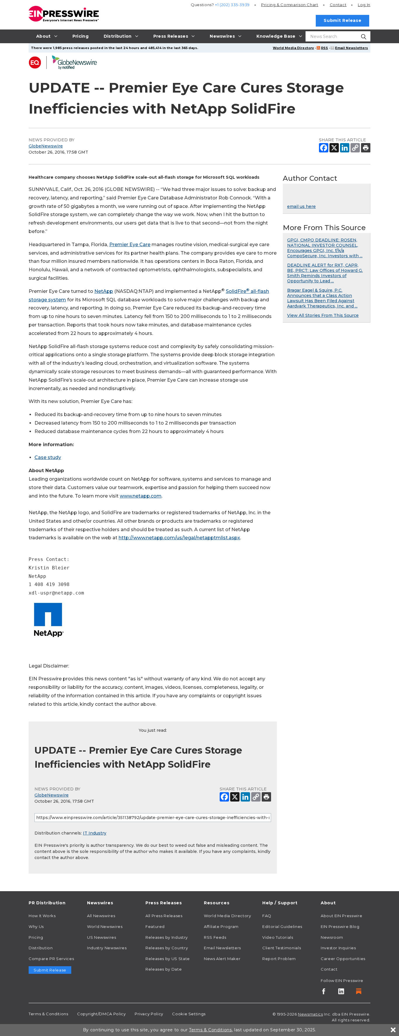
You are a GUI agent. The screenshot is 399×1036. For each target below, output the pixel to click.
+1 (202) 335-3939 (232, 4)
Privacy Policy (149, 1013)
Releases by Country (166, 947)
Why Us (36, 926)
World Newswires (105, 926)
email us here (301, 206)
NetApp (103, 291)
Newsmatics (310, 1014)
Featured (155, 926)
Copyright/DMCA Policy (101, 1013)
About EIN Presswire (341, 915)
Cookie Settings (189, 1013)
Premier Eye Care (129, 244)
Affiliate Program (221, 926)
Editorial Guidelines (282, 926)
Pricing (289, 4)
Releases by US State (167, 958)
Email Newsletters (351, 48)
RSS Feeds (215, 937)
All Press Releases (164, 915)
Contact (338, 4)
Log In (364, 4)
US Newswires (101, 937)
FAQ (266, 915)
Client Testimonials (281, 947)
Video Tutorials (277, 937)
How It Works (42, 915)
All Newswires (101, 915)
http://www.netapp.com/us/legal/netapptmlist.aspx (179, 537)
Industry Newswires (107, 947)
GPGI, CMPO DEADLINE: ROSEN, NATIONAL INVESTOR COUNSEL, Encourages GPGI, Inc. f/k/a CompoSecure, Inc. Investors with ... (324, 247)
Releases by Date (163, 969)
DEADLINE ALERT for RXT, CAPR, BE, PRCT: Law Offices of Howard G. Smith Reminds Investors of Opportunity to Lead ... (325, 273)
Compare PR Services (51, 958)
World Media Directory (293, 48)
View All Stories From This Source (323, 315)
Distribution (41, 947)
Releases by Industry (166, 937)
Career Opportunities (343, 958)
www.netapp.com (141, 496)
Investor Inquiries (338, 947)
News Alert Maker (222, 958)
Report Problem (279, 958)
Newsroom (332, 937)
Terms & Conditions (48, 1013)
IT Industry (94, 833)
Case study (47, 457)
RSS (324, 48)
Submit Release (342, 20)
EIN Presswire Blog (340, 926)
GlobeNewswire (46, 146)
